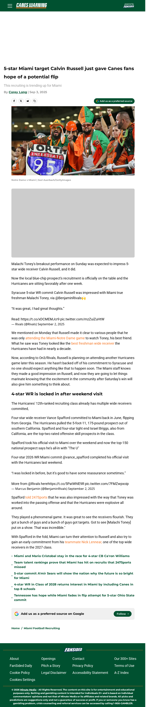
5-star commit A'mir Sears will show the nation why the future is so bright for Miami (73, 576)
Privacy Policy (82, 666)
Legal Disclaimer (53, 673)
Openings (48, 659)
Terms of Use (124, 666)
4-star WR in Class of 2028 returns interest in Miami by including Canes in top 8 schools (73, 587)
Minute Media (28, 689)
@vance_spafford (76, 457)
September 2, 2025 (51, 324)
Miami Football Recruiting (42, 628)
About (14, 659)
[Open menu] (10, 5)
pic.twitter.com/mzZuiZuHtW (82, 319)
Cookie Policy (20, 673)
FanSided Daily (21, 666)
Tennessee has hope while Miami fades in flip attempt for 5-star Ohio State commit (74, 598)
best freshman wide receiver (92, 343)
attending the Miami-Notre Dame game (55, 338)
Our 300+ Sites (125, 659)
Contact (78, 659)
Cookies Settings (22, 680)
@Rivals (34, 484)
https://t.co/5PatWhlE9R (66, 484)
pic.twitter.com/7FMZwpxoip (107, 484)
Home (15, 628)
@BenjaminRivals (68, 298)
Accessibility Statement (90, 673)
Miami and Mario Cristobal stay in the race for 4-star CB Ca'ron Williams (72, 556)
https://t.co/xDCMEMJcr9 (40, 319)
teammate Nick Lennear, (83, 542)
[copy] (34, 101)
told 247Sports (36, 497)
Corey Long (18, 92)
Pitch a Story (50, 666)
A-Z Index (121, 673)
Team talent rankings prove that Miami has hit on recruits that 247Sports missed (72, 565)
